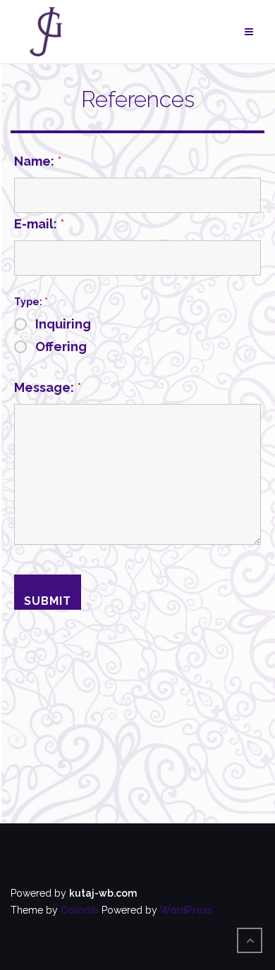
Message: (48, 388)
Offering (61, 347)
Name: (38, 161)
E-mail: (39, 224)
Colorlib (80, 910)
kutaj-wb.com (103, 893)
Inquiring (63, 324)
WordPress (186, 910)
